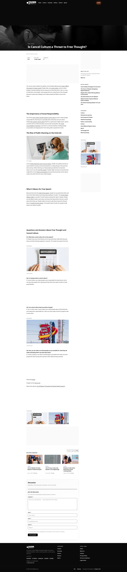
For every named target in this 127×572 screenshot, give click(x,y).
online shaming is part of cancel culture (40, 164)
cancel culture (54, 88)
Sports (65, 2)
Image (33, 379)
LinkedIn (46, 558)
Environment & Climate (87, 117)
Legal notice (83, 560)
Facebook (28, 558)
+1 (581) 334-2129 (30, 562)
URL (77, 450)
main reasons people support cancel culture (44, 117)
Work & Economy (85, 132)
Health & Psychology (86, 119)
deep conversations (42, 172)
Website (30, 524)
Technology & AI (85, 130)
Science (61, 2)
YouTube (51, 558)
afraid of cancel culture (37, 203)
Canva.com (37, 383)
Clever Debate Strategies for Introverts (91, 86)
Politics (55, 2)
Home (39, 2)
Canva (30, 161)
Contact (82, 553)
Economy (50, 2)
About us (83, 77)
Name (29, 512)
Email (29, 518)
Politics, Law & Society (86, 121)
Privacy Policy (83, 555)
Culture (44, 2)
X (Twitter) (34, 558)
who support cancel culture (37, 122)
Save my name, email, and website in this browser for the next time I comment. (47, 531)
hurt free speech (42, 170)
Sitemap (79, 569)
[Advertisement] (63, 15)
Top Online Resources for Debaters (89, 96)
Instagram (40, 558)
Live (98, 2)
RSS (74, 569)
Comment (30, 497)
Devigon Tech (98, 569)
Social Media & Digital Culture (88, 126)
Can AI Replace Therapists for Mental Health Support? (50, 386)
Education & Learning (86, 115)
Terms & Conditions (85, 558)
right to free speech (44, 193)
